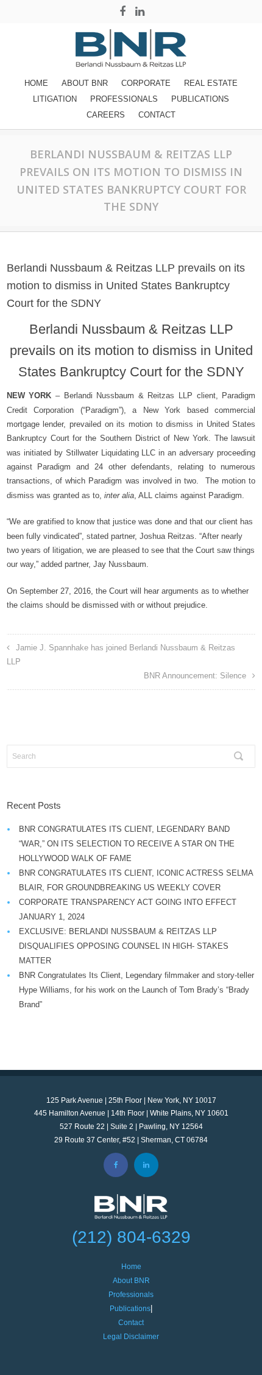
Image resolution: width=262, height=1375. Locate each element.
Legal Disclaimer (131, 1336)
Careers (106, 114)
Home (36, 83)
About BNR (85, 83)
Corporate (146, 83)
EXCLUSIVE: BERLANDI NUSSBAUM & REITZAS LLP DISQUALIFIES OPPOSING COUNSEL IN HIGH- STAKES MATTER (123, 946)
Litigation (55, 99)
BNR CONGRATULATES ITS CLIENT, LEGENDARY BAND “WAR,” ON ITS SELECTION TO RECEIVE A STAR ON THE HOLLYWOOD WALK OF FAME (127, 844)
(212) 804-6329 (131, 1237)
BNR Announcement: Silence (195, 675)
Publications (200, 99)
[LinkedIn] (139, 11)
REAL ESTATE (211, 83)
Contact (156, 114)
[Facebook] (122, 11)
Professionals (124, 99)
